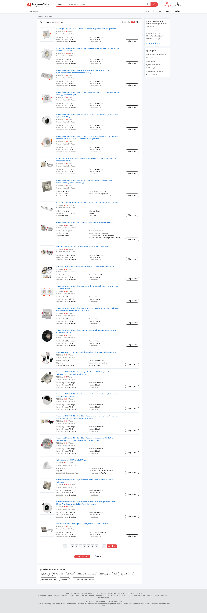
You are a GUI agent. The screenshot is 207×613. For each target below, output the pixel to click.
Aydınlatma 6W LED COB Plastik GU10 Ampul (71, 460)
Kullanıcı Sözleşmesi (88, 593)
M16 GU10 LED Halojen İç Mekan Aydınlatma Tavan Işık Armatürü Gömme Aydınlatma (85, 266)
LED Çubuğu (104, 574)
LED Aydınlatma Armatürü (87, 574)
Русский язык (115, 595)
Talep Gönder (132, 41)
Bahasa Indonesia (103, 597)
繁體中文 (64, 595)
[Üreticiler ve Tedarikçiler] (37, 4)
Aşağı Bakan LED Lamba (154, 71)
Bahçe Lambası (151, 74)
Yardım (158, 11)
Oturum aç (177, 6)
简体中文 (56, 595)
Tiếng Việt (164, 595)
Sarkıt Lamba (150, 58)
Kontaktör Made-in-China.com (116, 593)
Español (84, 595)
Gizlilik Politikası (101, 593)
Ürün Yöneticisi (58, 574)
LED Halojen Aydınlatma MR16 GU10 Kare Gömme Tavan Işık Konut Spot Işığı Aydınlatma (86, 29)
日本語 (71, 595)
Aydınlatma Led (127, 574)
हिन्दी (144, 595)
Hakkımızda (68, 593)
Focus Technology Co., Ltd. (102, 602)
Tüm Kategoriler (34, 11)
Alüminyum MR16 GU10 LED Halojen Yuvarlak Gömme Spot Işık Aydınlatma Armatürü (84, 222)
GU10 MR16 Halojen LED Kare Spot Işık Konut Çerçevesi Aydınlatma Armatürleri (82, 524)
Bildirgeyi (77, 593)
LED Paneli (70, 574)
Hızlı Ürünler (131, 593)
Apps (168, 11)
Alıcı (147, 11)
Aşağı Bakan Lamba (153, 64)
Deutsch (91, 595)
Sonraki (111, 546)
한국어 (124, 595)
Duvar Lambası (151, 61)
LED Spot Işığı (151, 68)
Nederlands (137, 595)
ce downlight (64, 579)
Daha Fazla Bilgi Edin (154, 43)
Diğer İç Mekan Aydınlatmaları (156, 54)
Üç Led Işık (44, 574)
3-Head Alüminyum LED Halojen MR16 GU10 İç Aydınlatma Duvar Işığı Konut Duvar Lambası (87, 202)
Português (99, 595)
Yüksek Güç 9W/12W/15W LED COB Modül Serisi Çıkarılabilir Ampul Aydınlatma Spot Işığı (86, 352)
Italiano (107, 595)
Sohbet (99, 556)
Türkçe (157, 595)
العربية (129, 595)
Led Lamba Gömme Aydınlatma (83, 579)
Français (77, 595)
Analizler (139, 593)
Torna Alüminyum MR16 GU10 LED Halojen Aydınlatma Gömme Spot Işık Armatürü (83, 247)
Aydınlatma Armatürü (48, 579)
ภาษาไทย (150, 595)
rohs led (115, 574)
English (49, 595)
